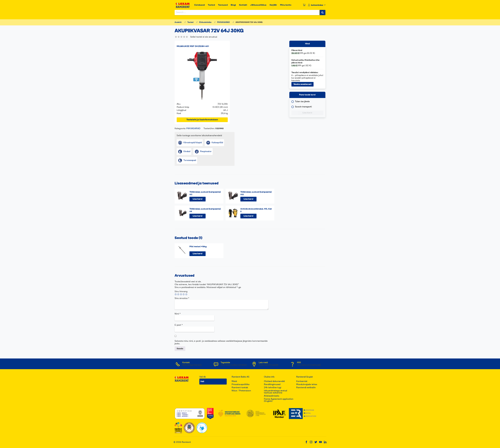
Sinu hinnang (181, 292)
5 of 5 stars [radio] (186, 294)
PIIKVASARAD (223, 22)
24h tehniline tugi (272, 388)
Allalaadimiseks (271, 396)
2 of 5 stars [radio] (178, 294)
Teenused (223, 5)
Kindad (186, 152)
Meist (234, 381)
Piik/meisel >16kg (198, 247)
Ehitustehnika (205, 22)
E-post (179, 325)
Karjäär (273, 5)
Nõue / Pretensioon (241, 391)
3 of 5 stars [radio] (181, 294)
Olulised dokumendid (274, 381)
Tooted (211, 5)
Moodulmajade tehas (306, 384)
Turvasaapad (189, 160)
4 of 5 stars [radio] (184, 294)
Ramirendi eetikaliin (306, 388)
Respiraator (206, 152)
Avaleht (178, 22)
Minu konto (285, 5)
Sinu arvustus (182, 298)
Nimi (178, 314)
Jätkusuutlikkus (258, 5)
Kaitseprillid (217, 143)
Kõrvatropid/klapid (192, 143)
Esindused (199, 5)
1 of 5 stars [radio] (176, 294)
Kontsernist (301, 381)
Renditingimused (272, 384)
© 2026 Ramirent (182, 442)
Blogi (233, 5)
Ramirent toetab (240, 388)
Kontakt (243, 5)
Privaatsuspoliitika (240, 384)
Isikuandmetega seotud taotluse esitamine (275, 392)
